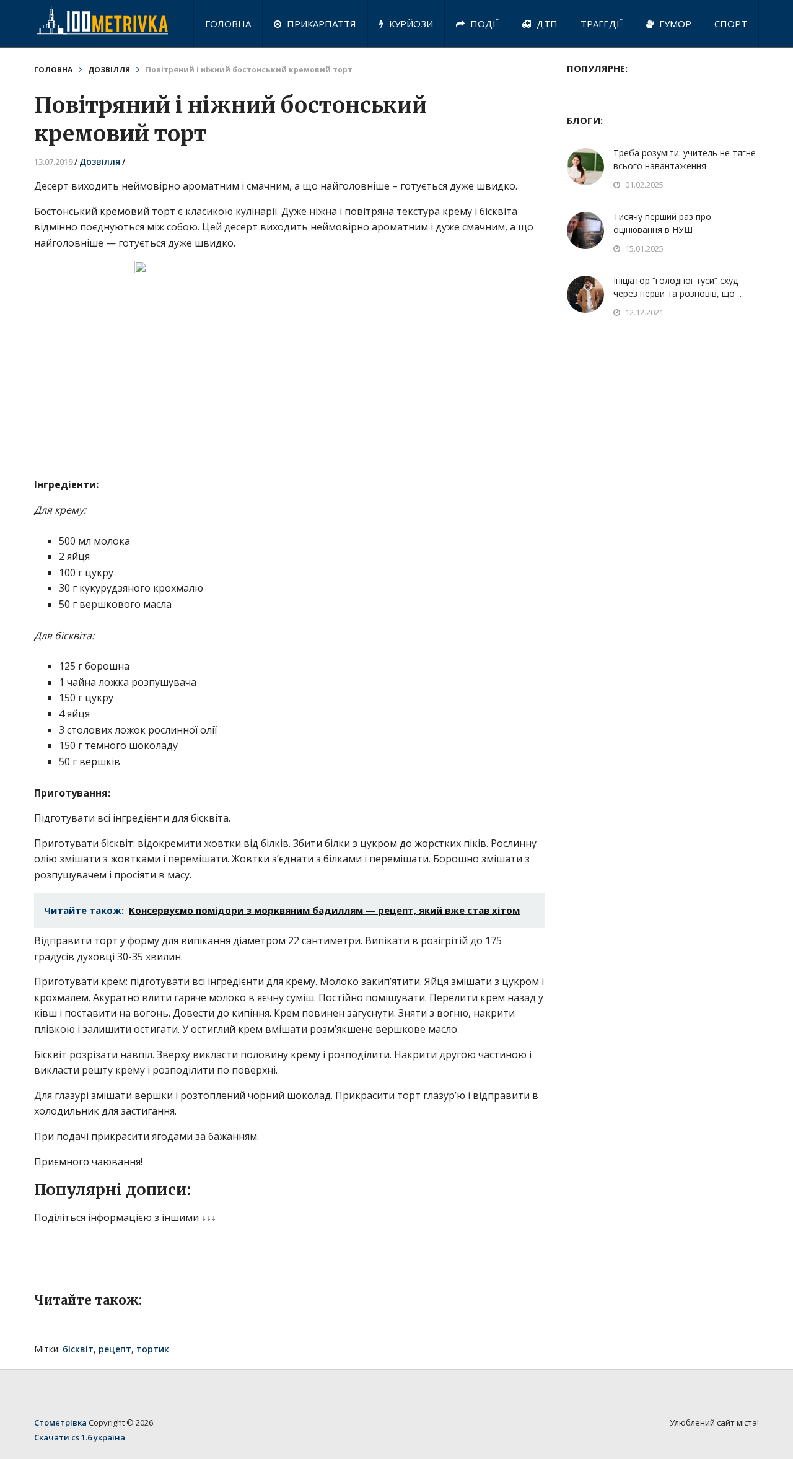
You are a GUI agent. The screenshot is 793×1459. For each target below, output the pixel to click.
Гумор (674, 23)
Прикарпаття (320, 23)
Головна (228, 23)
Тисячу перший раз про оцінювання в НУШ (662, 223)
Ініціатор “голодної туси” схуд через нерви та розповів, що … (678, 286)
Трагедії (602, 23)
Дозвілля (109, 69)
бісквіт (78, 1349)
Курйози (410, 23)
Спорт (730, 23)
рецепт (115, 1349)
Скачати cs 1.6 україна (79, 1437)
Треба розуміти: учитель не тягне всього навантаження (684, 159)
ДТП (546, 23)
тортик (152, 1349)
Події (483, 23)
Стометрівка (60, 1422)
